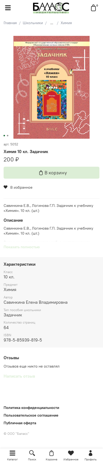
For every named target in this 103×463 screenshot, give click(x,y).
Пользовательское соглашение (31, 415)
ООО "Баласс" (16, 433)
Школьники (33, 22)
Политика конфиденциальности (31, 407)
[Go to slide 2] (7, 135)
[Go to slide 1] (4, 135)
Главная (10, 22)
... (51, 23)
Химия (66, 22)
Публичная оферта (20, 422)
